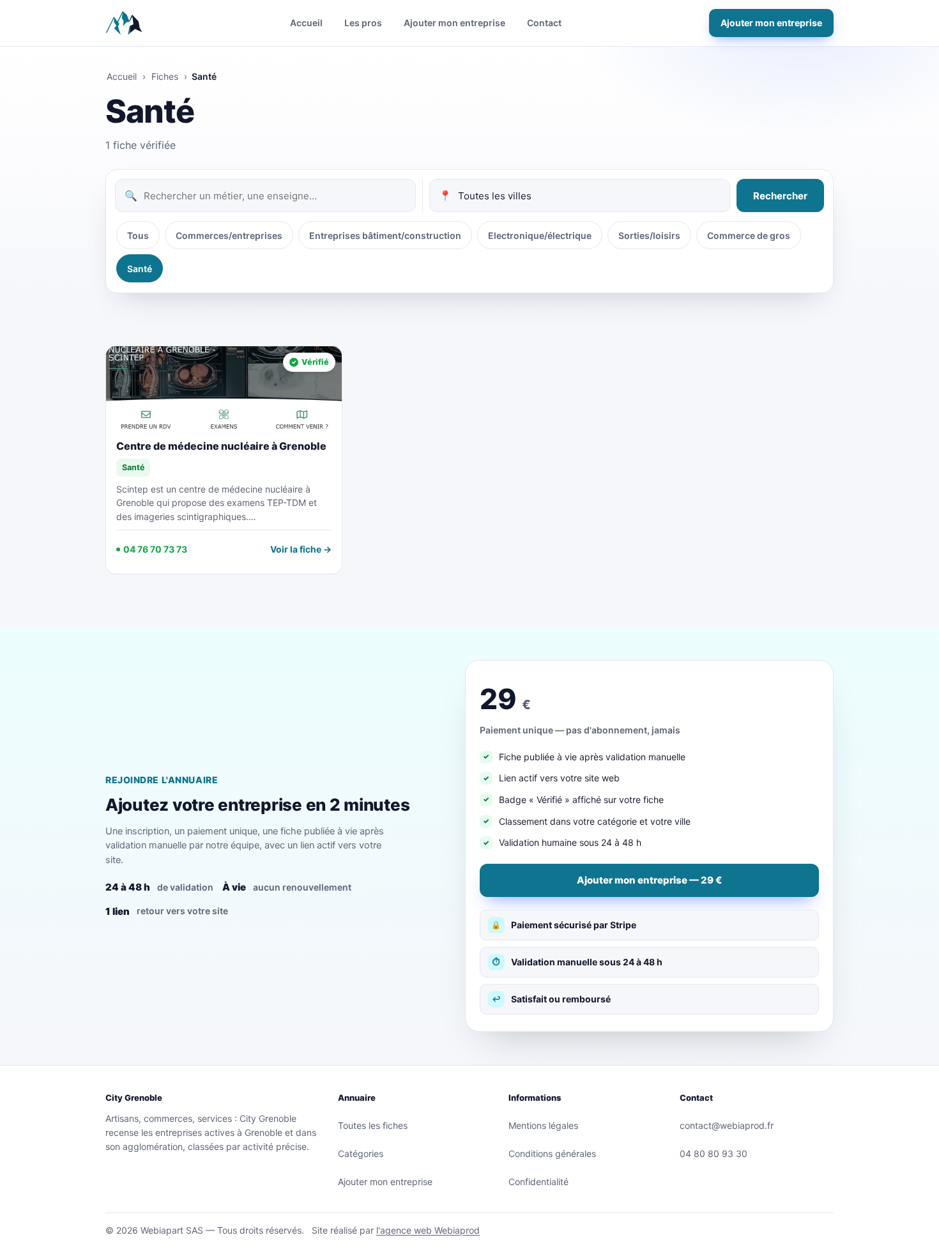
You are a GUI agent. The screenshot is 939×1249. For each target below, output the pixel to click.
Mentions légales (543, 1125)
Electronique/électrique (540, 235)
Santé (139, 268)
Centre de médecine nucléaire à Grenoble (221, 446)
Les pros (363, 22)
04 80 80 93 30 (713, 1153)
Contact (544, 22)
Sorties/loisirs (649, 235)
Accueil (306, 22)
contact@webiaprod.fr (727, 1125)
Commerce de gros (748, 235)
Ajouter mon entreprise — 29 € (649, 880)
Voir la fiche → (301, 549)
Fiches (164, 76)
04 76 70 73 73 (155, 549)
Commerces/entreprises (229, 235)
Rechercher (780, 196)
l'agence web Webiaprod (428, 1230)
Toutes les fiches (373, 1125)
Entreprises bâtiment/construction (385, 235)
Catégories (360, 1153)
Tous (138, 235)
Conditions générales (552, 1153)
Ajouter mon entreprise (454, 22)
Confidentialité (538, 1181)
